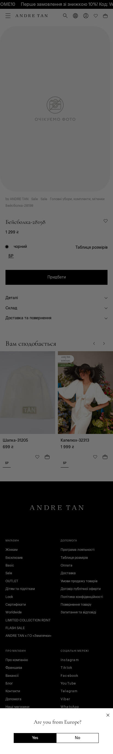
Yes (35, 738)
